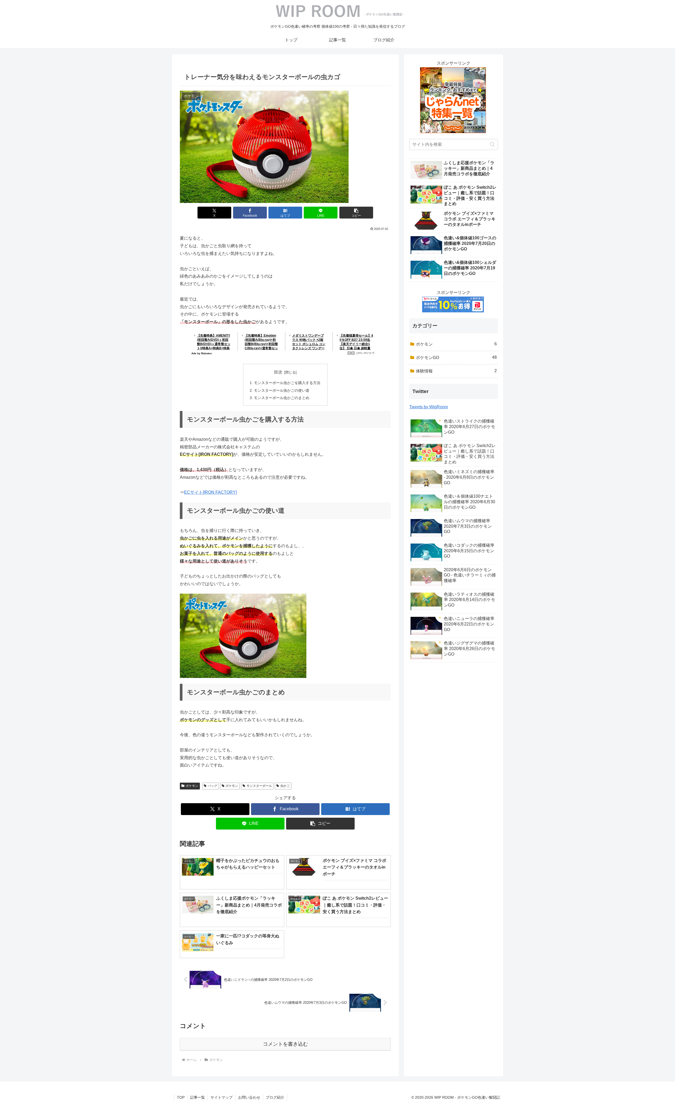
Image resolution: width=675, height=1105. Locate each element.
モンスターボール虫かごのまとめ (281, 398)
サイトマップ (221, 1097)
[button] (356, 213)
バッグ (212, 786)
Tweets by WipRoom (428, 407)
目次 (278, 372)
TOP (181, 1097)
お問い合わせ (249, 1097)
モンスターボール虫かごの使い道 (281, 390)
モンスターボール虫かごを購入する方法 (287, 383)
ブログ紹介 (275, 1097)
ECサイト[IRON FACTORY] (210, 492)
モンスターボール (259, 786)
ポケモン (192, 786)
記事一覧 (197, 1097)
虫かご (285, 786)
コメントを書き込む (285, 1044)
